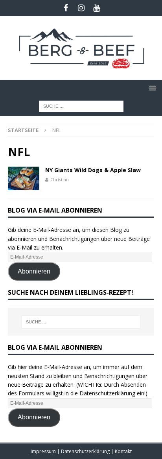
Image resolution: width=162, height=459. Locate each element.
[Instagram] (81, 8)
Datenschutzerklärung (86, 451)
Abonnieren (34, 271)
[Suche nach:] (81, 105)
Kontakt (123, 451)
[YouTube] (96, 8)
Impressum (44, 451)
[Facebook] (66, 8)
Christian (59, 179)
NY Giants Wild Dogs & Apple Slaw (93, 170)
